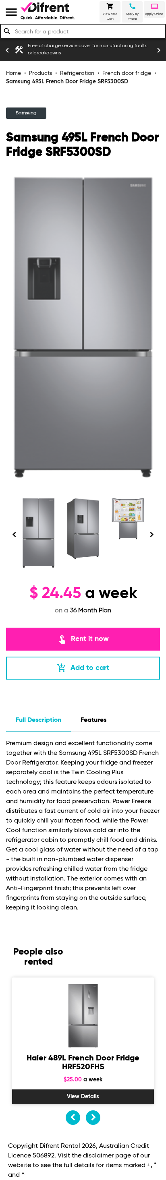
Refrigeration (77, 73)
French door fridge (126, 73)
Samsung (26, 113)
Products (40, 73)
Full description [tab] (38, 720)
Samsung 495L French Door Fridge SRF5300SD (67, 82)
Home (13, 73)
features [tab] (93, 720)
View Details (83, 1096)
